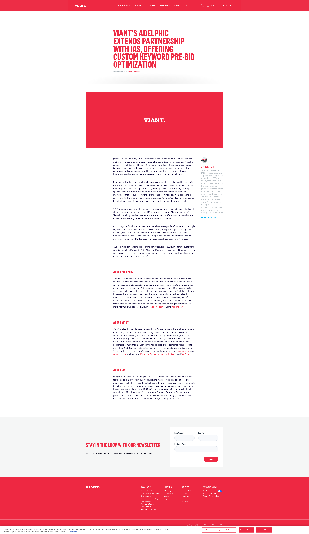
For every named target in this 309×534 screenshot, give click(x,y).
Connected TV (146, 501)
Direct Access (146, 496)
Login (212, 5)
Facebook (144, 354)
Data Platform (146, 507)
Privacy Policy (72, 531)
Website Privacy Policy (211, 496)
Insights (165, 5)
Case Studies (168, 493)
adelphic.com (157, 306)
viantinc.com (177, 306)
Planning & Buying (147, 504)
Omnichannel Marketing (149, 499)
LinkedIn (172, 354)
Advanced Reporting (148, 509)
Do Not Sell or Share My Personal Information (219, 530)
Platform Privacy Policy (211, 493)
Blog (165, 499)
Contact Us (226, 5)
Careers (153, 5)
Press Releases (134, 71)
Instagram (162, 354)
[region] (154, 530)
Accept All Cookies (264, 530)
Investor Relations (188, 491)
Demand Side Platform (149, 491)
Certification (180, 5)
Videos (166, 496)
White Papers (169, 491)
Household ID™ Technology (150, 493)
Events (184, 499)
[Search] (202, 5)
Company (139, 5)
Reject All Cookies (246, 530)
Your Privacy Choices (210, 491)
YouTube (185, 354)
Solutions (124, 5)
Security (185, 501)
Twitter (153, 354)
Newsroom (186, 496)
